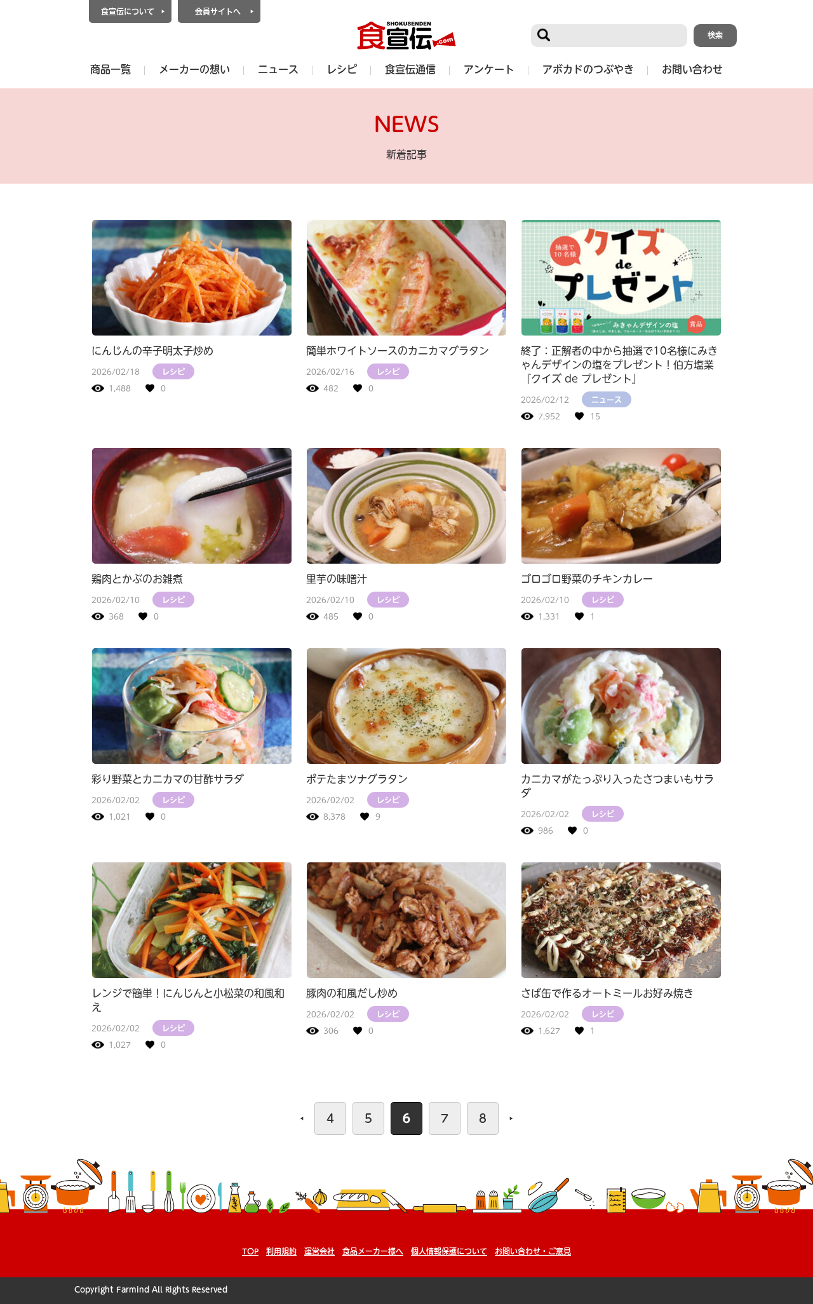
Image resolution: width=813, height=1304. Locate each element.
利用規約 (281, 1251)
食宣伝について (127, 11)
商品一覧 (110, 69)
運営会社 (319, 1251)
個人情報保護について (449, 1251)
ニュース (278, 69)
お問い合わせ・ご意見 (533, 1251)
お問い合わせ (692, 69)
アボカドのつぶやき (588, 69)
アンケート (489, 69)
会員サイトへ (218, 11)
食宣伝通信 (410, 69)
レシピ (341, 69)
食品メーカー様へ (372, 1251)
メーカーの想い (194, 69)
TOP (250, 1251)
